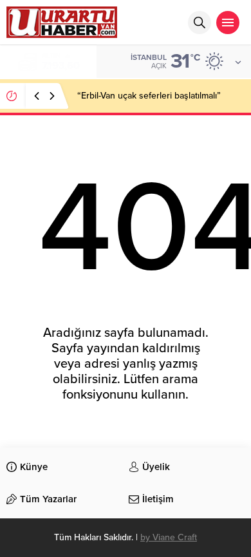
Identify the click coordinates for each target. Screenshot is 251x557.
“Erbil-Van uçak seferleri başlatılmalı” (149, 95)
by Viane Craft (168, 537)
